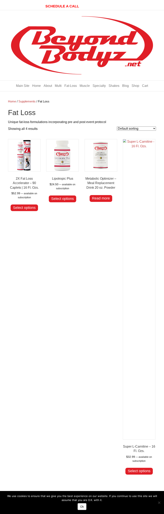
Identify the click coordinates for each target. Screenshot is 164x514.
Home (36, 85)
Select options (24, 208)
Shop (135, 85)
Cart (145, 85)
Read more (101, 198)
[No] (159, 503)
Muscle (85, 85)
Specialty (99, 85)
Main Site (22, 85)
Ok (82, 506)
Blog (125, 85)
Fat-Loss (70, 85)
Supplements (27, 101)
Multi (58, 85)
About (48, 85)
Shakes (114, 85)
